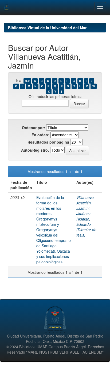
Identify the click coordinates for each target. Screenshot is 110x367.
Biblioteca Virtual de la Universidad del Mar (47, 27)
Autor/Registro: (35, 150)
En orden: (40, 134)
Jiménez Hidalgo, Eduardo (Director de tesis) (86, 224)
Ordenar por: (33, 127)
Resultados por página (48, 142)
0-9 (27, 81)
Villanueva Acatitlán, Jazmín (85, 203)
